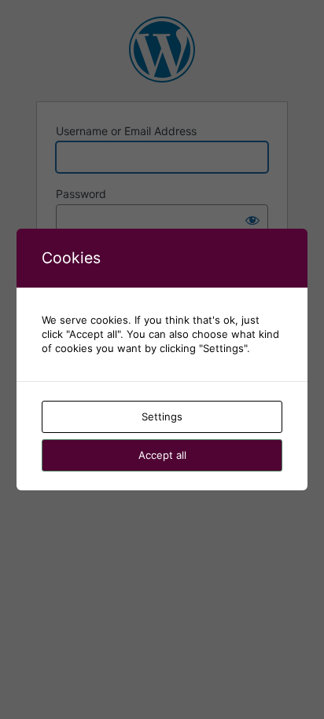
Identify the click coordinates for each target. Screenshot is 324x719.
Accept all (162, 455)
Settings (162, 416)
